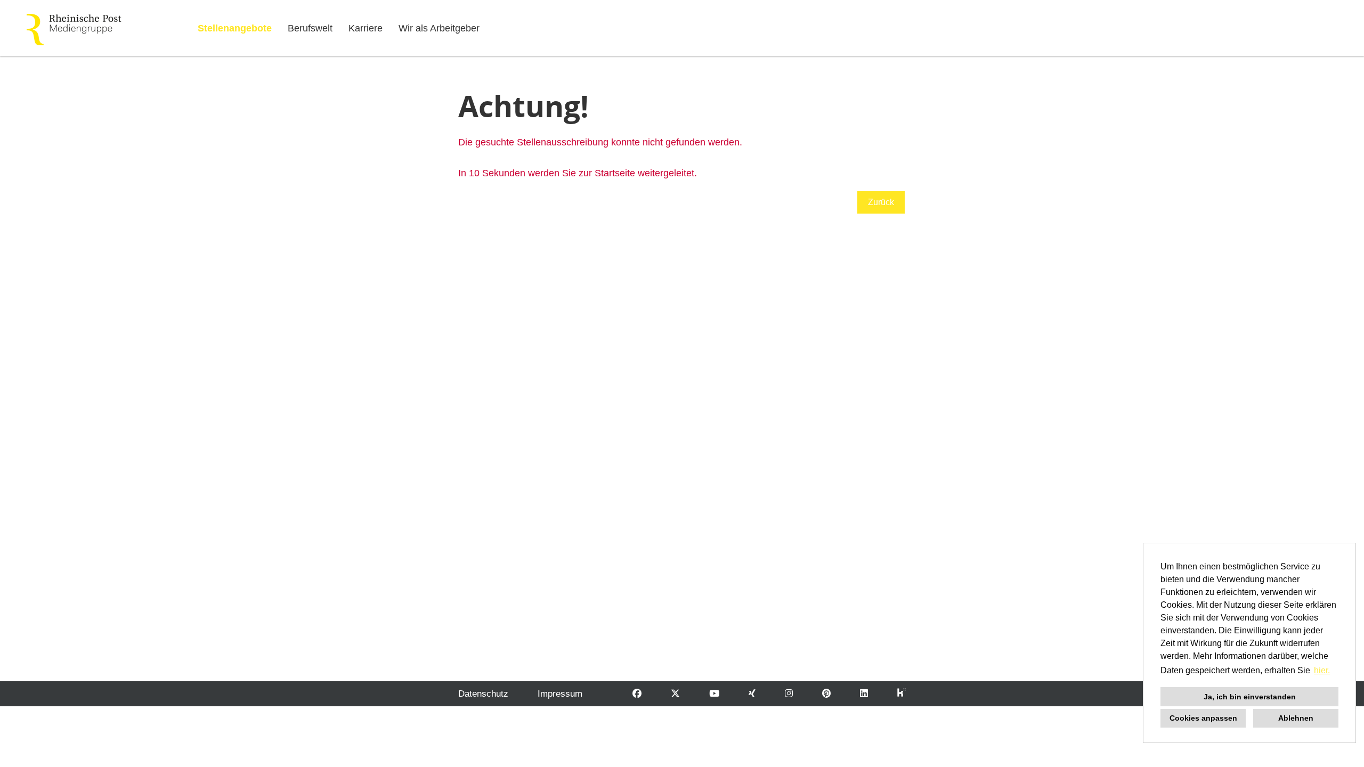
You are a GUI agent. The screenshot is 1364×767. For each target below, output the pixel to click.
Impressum (560, 694)
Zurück (881, 202)
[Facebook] (637, 694)
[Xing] (752, 694)
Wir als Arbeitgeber (439, 28)
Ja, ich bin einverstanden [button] (1250, 696)
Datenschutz (483, 694)
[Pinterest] (826, 694)
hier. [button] (1322, 670)
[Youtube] (714, 694)
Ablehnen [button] (1295, 718)
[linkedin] (864, 694)
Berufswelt (310, 28)
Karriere (365, 28)
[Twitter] (675, 694)
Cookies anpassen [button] (1203, 718)
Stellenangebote (235, 28)
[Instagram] (789, 694)
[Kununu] (901, 694)
